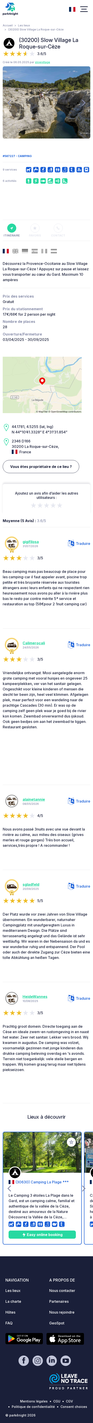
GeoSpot (56, 1323)
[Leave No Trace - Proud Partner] (68, 1381)
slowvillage (42, 62)
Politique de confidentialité (33, 1407)
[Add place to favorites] (71, 1142)
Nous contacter (62, 1290)
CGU (56, 1401)
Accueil (8, 25)
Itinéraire (12, 235)
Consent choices (73, 1407)
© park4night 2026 (20, 1415)
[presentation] (9, 102)
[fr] (72, 8)
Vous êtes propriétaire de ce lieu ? (41, 466)
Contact (58, 235)
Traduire (83, 543)
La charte (13, 1301)
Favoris (35, 235)
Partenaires (59, 1301)
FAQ (9, 1323)
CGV (69, 1401)
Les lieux (24, 25)
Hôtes (10, 1312)
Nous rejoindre (61, 1312)
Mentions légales (34, 1401)
